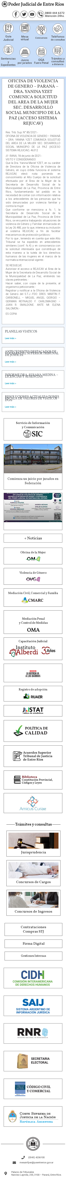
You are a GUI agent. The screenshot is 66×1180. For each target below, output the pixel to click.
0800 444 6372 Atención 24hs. (55, 14)
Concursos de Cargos (33, 882)
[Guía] (8, 28)
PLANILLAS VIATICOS (21, 331)
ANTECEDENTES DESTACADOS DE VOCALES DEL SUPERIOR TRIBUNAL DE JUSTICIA (32, 353)
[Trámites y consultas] (58, 50)
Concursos (41, 37)
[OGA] (41, 52)
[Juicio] (25, 52)
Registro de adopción (33, 690)
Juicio (25, 60)
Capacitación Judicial (33, 641)
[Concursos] (41, 30)
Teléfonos (57, 36)
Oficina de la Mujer (33, 553)
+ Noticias (33, 538)
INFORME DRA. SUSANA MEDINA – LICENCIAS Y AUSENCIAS (31, 376)
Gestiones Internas (33, 956)
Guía (8, 36)
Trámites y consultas (58, 60)
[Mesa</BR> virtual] (25, 28)
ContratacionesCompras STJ (33, 929)
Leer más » (10, 338)
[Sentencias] (8, 50)
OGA (41, 60)
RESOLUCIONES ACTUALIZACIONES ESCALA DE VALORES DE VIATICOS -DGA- (32, 398)
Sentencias (8, 58)
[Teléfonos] (58, 28)
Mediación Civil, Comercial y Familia (33, 593)
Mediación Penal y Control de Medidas (33, 621)
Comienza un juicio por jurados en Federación (33, 481)
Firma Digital (34, 943)
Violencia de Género (33, 573)
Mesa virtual (25, 38)
